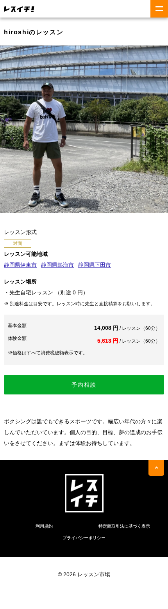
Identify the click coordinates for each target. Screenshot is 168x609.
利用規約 (44, 526)
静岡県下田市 (94, 265)
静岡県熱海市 (57, 265)
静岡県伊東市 (20, 265)
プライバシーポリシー (84, 537)
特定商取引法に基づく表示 (124, 526)
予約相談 (84, 385)
